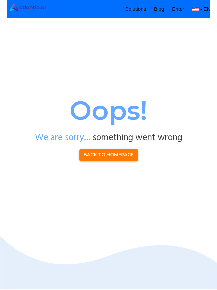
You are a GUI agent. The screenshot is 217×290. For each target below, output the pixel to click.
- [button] (205, 9)
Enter (178, 9)
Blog (159, 9)
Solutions (135, 9)
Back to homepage (109, 154)
